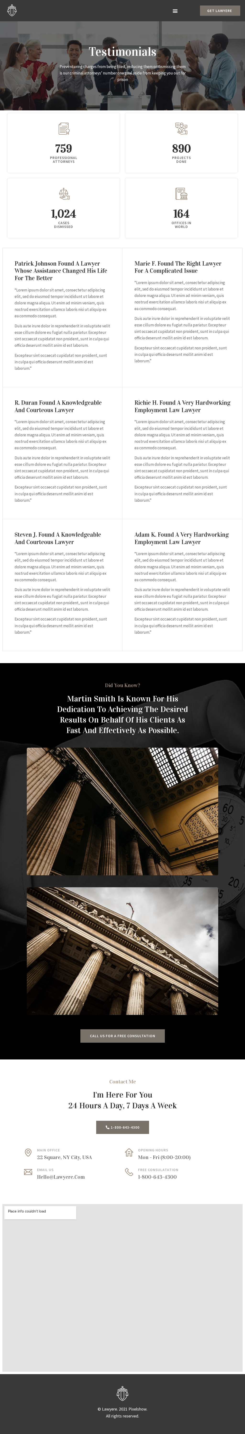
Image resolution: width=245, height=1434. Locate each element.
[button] (175, 11)
